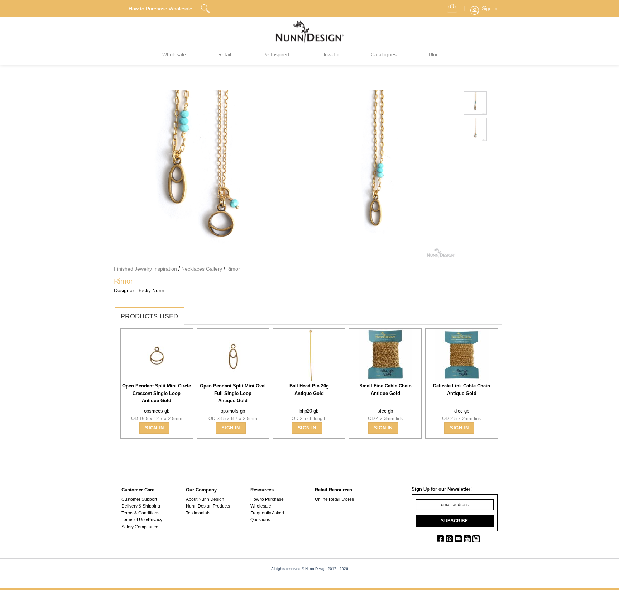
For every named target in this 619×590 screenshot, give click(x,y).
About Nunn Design (205, 499)
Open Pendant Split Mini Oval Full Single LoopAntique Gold (233, 393)
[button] (449, 6)
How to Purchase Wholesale (267, 503)
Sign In (154, 427)
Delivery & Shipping (140, 506)
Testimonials (198, 512)
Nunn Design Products (208, 506)
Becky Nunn (150, 290)
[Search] (206, 7)
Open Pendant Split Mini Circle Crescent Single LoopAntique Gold (156, 393)
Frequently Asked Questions (267, 516)
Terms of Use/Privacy (141, 519)
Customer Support (139, 499)
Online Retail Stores (334, 499)
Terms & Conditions (140, 512)
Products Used (149, 316)
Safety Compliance (139, 526)
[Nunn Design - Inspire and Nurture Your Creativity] (309, 31)
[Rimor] (201, 174)
